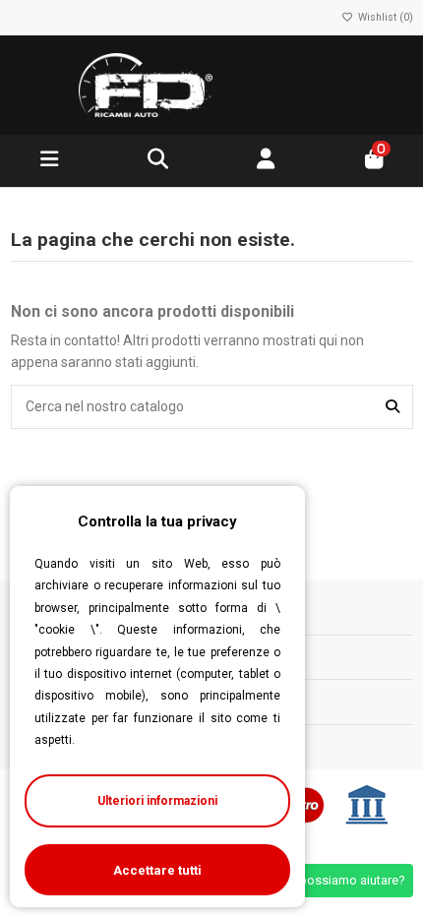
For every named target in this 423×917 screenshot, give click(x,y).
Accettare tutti (157, 870)
